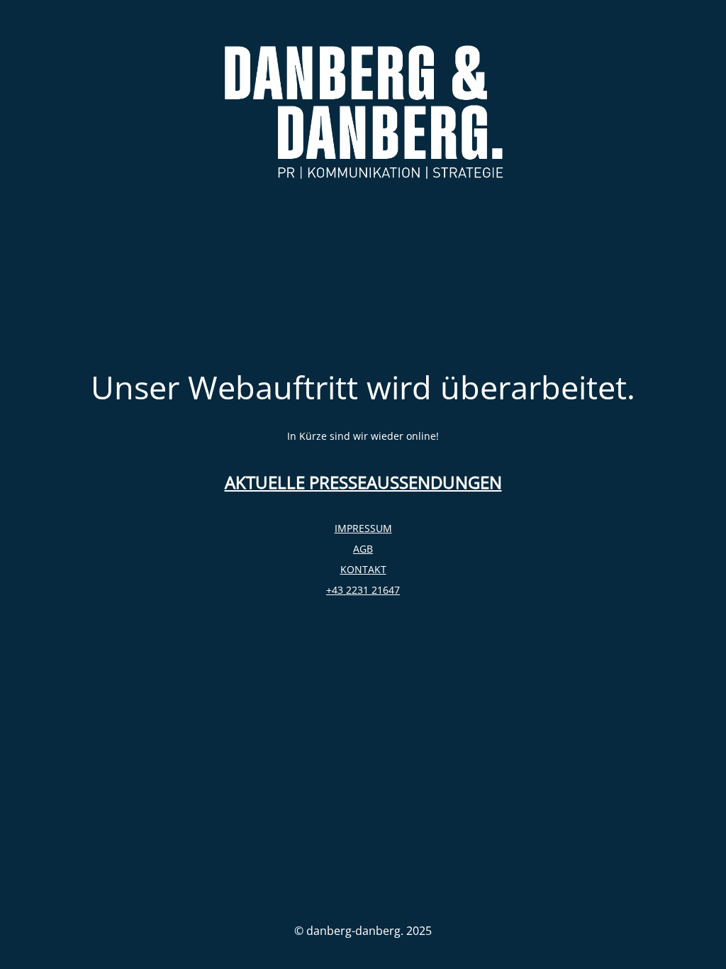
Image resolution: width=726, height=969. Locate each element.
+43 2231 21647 (363, 590)
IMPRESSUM (363, 528)
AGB (363, 548)
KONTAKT (363, 569)
